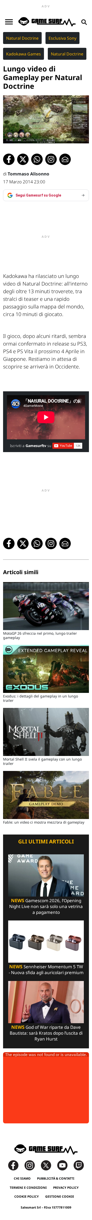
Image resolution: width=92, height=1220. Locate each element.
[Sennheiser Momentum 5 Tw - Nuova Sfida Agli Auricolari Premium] (46, 941)
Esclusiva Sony (62, 38)
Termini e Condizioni (28, 1187)
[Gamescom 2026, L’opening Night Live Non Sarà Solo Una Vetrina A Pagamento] (46, 875)
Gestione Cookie (59, 1196)
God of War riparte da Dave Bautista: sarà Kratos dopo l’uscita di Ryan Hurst (46, 1033)
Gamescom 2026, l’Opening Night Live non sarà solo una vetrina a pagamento (46, 906)
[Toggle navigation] (9, 22)
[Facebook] (16, 1165)
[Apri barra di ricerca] (84, 22)
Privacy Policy (66, 1187)
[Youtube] (65, 1165)
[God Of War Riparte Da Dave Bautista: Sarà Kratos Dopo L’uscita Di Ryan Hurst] (46, 1001)
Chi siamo (22, 1178)
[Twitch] (79, 1165)
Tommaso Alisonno (28, 174)
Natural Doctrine (22, 38)
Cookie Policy (26, 1196)
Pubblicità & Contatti (55, 1178)
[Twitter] (48, 1165)
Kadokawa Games (23, 54)
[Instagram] (32, 1165)
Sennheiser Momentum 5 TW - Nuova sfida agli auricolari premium (46, 969)
